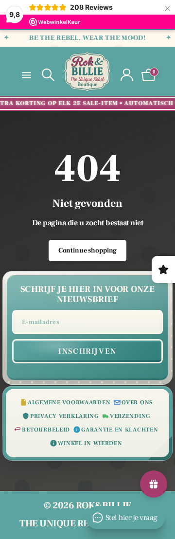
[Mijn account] (127, 75)
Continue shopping (87, 250)
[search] (48, 75)
